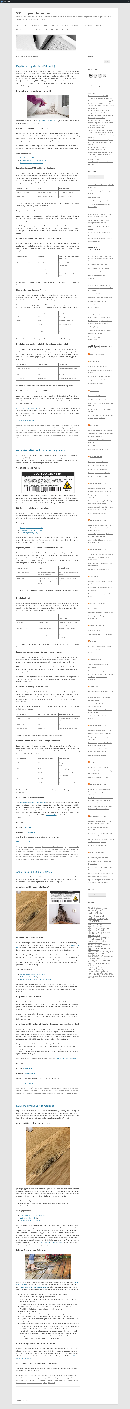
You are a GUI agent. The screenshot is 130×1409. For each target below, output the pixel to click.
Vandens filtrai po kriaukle (96, 128)
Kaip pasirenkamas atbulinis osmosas (99, 380)
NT (46, 29)
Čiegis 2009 (91, 977)
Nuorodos (54, 29)
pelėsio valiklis (51, 815)
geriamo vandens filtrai (97, 941)
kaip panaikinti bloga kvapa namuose (53, 1378)
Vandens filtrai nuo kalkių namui (98, 366)
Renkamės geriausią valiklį (29, 533)
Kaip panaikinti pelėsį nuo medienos (32, 974)
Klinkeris (93, 641)
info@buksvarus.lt (30, 832)
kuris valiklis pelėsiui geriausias (66, 1059)
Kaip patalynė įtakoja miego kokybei (99, 473)
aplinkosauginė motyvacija (97, 909)
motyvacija (109, 952)
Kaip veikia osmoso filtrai (95, 272)
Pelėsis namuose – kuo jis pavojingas (32, 1216)
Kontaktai (65, 29)
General (29, 29)
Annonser (19, 29)
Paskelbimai (88, 25)
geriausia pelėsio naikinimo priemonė (33, 803)
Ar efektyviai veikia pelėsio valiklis (31, 528)
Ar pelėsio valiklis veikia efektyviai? (34, 871)
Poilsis (45, 25)
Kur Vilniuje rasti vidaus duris (97, 150)
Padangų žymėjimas (94, 197)
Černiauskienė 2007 (108, 974)
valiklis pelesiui (73, 435)
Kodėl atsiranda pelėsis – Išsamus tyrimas (100, 612)
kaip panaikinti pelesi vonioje (63, 428)
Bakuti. (90, 923)
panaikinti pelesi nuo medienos (51, 1242)
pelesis (41, 435)
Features (65, 25)
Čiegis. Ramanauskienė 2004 (106, 976)
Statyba (39, 29)
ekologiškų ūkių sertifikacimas (95, 935)
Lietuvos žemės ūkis (96, 951)
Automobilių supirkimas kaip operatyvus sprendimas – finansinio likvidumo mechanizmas (100, 557)
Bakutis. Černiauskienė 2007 (99, 923)
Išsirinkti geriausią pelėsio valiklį (27, 408)
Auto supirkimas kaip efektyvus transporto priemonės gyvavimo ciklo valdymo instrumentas (100, 258)
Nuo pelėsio (27, 425)
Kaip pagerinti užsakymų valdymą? (98, 110)
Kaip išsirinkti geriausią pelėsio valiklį (35, 66)
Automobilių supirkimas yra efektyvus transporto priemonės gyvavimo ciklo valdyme (99, 791)
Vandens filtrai (95, 361)
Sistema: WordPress (22, 1400)
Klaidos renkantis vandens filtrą (97, 265)
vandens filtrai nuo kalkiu (98, 971)
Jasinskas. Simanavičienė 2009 (96, 944)
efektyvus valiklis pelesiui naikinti (47, 425)
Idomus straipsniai (96, 659)
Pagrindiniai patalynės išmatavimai (98, 465)
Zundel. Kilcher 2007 (95, 974)
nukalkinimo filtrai (95, 956)
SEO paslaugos (94, 425)
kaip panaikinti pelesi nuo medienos (43, 428)
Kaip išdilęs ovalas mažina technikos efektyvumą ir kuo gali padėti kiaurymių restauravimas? (100, 800)
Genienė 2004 (99, 939)
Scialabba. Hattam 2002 (96, 958)
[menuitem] (2, 1)
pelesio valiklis (34, 435)
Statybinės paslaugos (97, 354)
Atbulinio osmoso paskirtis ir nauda (99, 120)
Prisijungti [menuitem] (7, 1)
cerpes (109, 923)
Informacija (76, 25)
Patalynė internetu (96, 457)
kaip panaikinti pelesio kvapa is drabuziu (64, 430)
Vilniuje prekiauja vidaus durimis (98, 858)
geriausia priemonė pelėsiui (48, 121)
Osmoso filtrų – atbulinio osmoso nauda (100, 123)
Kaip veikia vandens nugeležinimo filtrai (100, 298)
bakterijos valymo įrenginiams (98, 919)
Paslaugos (54, 25)
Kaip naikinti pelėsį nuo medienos (31, 163)
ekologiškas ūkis (95, 926)
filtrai (90, 939)
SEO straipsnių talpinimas (33, 13)
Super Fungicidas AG (27, 158)
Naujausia (99, 25)
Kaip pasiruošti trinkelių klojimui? (98, 767)
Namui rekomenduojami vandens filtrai (100, 430)
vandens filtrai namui (97, 969)
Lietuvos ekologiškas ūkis (99, 948)
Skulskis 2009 (91, 961)
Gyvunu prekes (94, 686)
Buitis (25, 25)
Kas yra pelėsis (92, 608)
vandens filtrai (95, 967)
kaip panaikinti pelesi (25, 428)
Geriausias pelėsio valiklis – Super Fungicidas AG (41, 450)
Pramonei (60, 847)
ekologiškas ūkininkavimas (99, 924)
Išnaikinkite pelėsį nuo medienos (31, 530)
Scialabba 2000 (93, 960)
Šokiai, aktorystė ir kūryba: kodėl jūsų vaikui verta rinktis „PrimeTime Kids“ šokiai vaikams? (100, 142)
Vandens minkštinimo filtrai (96, 125)
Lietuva (99, 946)
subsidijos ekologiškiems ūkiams (99, 964)
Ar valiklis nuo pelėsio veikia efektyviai (33, 160)
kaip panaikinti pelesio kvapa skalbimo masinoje (60, 854)
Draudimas (35, 25)
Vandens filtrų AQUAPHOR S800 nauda (100, 634)
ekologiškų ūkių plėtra (97, 930)
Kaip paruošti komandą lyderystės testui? (100, 113)
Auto (18, 25)
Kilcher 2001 (108, 944)
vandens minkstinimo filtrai (100, 973)
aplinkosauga (93, 907)
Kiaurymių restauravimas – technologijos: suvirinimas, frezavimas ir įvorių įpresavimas (100, 676)
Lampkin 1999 (92, 946)
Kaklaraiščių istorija (94, 446)
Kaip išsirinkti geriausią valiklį (30, 1220)
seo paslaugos (105, 960)
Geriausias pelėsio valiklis (28, 977)
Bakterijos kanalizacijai (97, 603)
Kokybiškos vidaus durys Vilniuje (98, 449)
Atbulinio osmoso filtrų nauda (97, 399)
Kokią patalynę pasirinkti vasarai (98, 462)
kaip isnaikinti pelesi (63, 425)
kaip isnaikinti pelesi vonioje (57, 1088)
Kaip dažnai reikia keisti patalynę (98, 476)
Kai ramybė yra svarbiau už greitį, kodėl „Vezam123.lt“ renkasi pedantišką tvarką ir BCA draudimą (101, 105)
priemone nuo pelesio (50, 435)
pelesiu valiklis (51, 1093)
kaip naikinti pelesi (44, 849)
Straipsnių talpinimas (97, 625)
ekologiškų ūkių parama (98, 928)
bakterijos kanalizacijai (96, 914)
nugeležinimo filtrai (95, 955)
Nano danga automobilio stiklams (98, 268)
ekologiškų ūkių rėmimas (99, 932)
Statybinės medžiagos (97, 853)
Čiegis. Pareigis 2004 (93, 976)
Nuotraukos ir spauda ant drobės (98, 96)
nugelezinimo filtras (96, 953)
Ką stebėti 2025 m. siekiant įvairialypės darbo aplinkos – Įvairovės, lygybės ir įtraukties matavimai (99, 527)
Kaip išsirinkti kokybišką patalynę (98, 469)
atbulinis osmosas (95, 910)
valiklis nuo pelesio (63, 435)
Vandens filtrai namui (94, 630)
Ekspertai (93, 762)
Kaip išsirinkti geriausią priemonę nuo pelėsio (35, 979)
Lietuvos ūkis (93, 949)
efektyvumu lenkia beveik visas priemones (34, 1287)
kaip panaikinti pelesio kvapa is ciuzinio (39, 430)
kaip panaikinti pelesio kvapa (49, 852)
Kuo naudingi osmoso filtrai (96, 118)
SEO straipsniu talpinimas (25, 1083)
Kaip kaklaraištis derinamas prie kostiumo (100, 115)
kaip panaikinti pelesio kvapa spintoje (54, 433)
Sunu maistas (94, 576)
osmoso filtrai (107, 956)
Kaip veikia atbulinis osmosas (97, 294)
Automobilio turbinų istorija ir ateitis (99, 201)
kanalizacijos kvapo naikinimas (25, 1383)
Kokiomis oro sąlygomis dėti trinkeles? (99, 646)
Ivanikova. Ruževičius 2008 (95, 943)
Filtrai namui (94, 391)
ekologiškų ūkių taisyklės (98, 937)
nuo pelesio (69, 433)
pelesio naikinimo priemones (53, 856)
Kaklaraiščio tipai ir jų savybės (97, 147)
